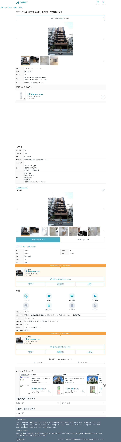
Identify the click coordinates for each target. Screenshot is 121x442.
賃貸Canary (4, 7)
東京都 (10, 7)
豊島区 (15, 7)
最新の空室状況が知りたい (62, 279)
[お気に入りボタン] (103, 97)
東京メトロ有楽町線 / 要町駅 (32, 80)
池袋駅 (20, 7)
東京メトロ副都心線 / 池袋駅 (32, 77)
